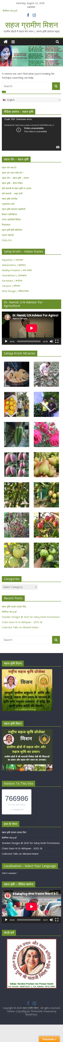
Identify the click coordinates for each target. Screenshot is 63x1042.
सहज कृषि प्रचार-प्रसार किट (14, 606)
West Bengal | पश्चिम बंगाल (15, 291)
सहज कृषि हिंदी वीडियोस (12, 229)
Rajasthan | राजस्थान (12, 259)
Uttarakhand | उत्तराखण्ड (14, 275)
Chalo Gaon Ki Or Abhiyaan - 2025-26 (22, 622)
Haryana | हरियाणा (11, 285)
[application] (31, 133)
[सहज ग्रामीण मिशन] (5, 41)
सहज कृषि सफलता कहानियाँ (13, 209)
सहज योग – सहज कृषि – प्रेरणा (15, 177)
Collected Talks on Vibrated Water (20, 627)
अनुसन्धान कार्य (8, 203)
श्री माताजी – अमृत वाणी (12, 193)
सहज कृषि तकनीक (9, 198)
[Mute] (51, 341)
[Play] (6, 341)
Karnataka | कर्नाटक (12, 280)
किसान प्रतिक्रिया (9, 214)
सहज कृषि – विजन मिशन (12, 183)
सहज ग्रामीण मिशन (31, 24)
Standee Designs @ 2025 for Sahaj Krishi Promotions (31, 617)
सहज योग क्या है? (9, 167)
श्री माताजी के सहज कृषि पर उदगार (16, 188)
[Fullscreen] (56, 341)
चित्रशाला (6, 224)
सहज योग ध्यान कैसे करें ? (13, 172)
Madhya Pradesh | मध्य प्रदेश (17, 270)
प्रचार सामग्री (8, 235)
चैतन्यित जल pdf (10, 10)
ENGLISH (7, 240)
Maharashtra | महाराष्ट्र (14, 265)
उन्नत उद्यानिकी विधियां (11, 219)
